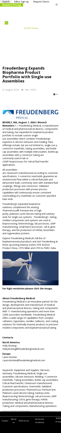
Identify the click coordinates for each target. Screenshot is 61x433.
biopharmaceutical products (17, 241)
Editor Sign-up (21, 1)
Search (5, 1)
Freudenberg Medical (30, 125)
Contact (5, 421)
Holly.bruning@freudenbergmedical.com (23, 348)
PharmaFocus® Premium (15, 210)
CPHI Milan (24, 248)
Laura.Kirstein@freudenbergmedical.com (23, 360)
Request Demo (41, 1)
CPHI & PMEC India (45, 248)
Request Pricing (11, 4)
